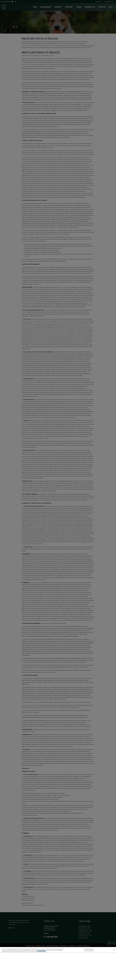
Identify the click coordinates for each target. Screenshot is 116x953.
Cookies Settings (89, 949)
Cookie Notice (41, 951)
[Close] (113, 949)
